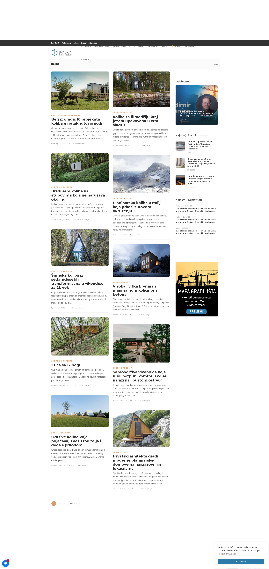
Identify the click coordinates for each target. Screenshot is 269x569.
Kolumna (152, 46)
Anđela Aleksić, (118, 145)
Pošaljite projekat (70, 43)
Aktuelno (86, 46)
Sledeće (73, 504)
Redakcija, (55, 144)
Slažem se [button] (241, 561)
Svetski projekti (123, 113)
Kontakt (55, 43)
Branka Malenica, (119, 489)
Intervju (139, 46)
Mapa (164, 46)
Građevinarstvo (121, 46)
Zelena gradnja (60, 433)
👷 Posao (175, 46)
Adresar (85, 59)
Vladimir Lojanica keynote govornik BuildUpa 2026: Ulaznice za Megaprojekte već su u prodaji (196, 113)
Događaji (189, 46)
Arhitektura (102, 46)
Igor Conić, (55, 308)
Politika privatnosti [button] (227, 554)
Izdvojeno (74, 115)
